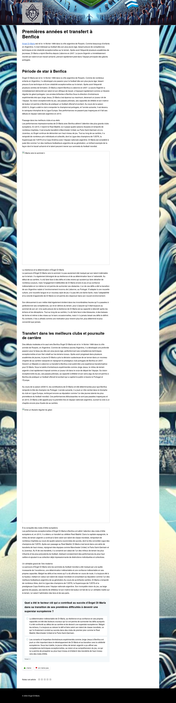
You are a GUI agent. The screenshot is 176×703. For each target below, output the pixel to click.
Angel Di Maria (28, 43)
